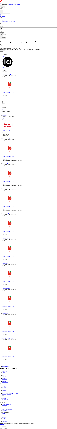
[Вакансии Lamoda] (29, 62)
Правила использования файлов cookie (14, 4)
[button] (1, 14)
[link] (1, 12)
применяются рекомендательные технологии (16, 422)
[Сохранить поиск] (1, 29)
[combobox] (4, 24)
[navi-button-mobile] (1, 17)
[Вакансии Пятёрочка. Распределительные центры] (29, 85)
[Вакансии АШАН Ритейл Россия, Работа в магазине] (29, 125)
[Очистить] (1, 26)
